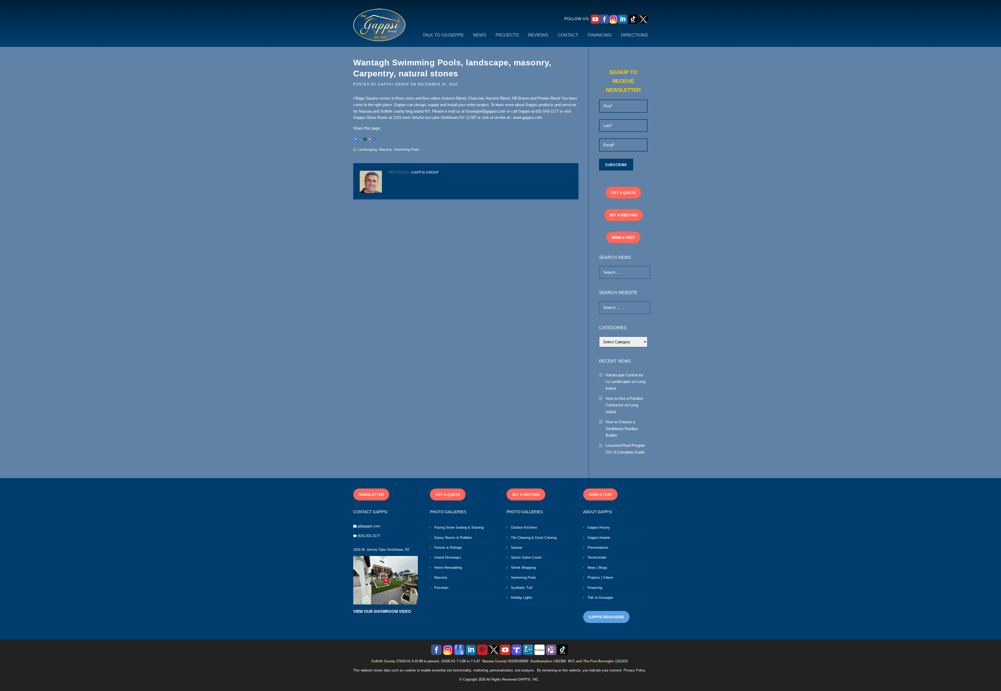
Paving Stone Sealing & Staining (459, 527)
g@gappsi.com (369, 526)
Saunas (516, 547)
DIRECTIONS (634, 35)
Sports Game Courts (526, 557)
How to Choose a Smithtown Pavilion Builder (622, 428)
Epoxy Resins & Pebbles (453, 538)
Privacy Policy (634, 670)
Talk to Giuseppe (600, 598)
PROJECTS (507, 35)
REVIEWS (538, 35)
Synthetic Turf (521, 588)
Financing (595, 588)
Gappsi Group (393, 84)
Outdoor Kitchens (524, 527)
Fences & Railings (448, 547)
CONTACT (568, 35)
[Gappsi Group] (379, 25)
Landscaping (367, 149)
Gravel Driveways (447, 557)
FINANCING (600, 35)
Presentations (598, 547)
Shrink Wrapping (523, 568)
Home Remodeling (448, 568)
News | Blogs (597, 568)
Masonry (385, 149)
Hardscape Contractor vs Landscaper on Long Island (625, 381)
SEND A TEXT (623, 237)
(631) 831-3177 (369, 536)
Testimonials (597, 557)
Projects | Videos (600, 577)
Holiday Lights (521, 598)
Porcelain (441, 588)
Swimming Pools (406, 149)
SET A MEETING (623, 215)
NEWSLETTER (371, 494)
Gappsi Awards (599, 538)
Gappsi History (599, 527)
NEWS (479, 35)
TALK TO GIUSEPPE (443, 35)
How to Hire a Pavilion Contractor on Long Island (624, 405)
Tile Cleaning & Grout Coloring (534, 538)
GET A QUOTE (623, 193)
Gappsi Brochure (606, 617)
